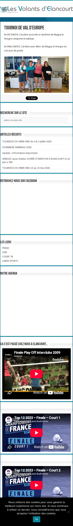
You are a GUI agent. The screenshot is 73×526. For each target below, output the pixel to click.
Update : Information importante (20, 153)
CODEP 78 (7, 256)
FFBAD (5, 248)
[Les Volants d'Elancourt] (36, 8)
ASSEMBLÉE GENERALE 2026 (16, 147)
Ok (36, 519)
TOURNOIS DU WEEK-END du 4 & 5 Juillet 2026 (26, 141)
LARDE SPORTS (10, 260)
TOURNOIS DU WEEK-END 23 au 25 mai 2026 (26, 168)
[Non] (68, 512)
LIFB (4, 252)
